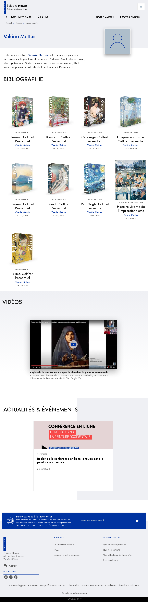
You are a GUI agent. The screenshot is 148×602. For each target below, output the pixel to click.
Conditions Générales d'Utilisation (122, 585)
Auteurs (19, 23)
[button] (73, 447)
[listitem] (5, 577)
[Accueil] (15, 7)
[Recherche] (141, 6)
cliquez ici (62, 525)
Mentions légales (17, 585)
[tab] (6, 17)
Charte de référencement (75, 593)
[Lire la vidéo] (73, 344)
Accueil (9, 23)
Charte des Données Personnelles (85, 585)
